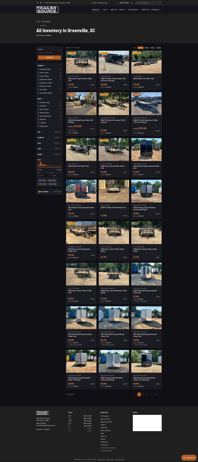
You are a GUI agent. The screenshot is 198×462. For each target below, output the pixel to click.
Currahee (50, 123)
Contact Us (145, 9)
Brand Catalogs (105, 430)
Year (49, 132)
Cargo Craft (50, 126)
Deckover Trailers (50, 86)
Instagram (47, 429)
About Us (114, 9)
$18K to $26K (42, 184)
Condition (49, 137)
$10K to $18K (52, 180)
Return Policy (110, 459)
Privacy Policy (101, 459)
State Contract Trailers (108, 448)
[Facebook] (37, 3)
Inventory (95, 9)
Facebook (39, 429)
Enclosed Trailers (50, 69)
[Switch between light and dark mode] (132, 2)
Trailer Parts (133, 9)
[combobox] (148, 3)
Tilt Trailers (50, 89)
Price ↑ (147, 47)
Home (38, 21)
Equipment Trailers (50, 79)
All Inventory (105, 416)
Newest (140, 47)
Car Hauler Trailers (50, 93)
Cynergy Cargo (50, 102)
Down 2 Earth (50, 109)
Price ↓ (153, 47)
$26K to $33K (53, 184)
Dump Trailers (50, 76)
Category (40, 65)
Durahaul (50, 119)
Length (49, 154)
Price (39, 160)
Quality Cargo (50, 113)
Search (40, 49)
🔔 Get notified (49, 192)
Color (49, 143)
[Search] (159, 2)
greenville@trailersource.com (45, 425)
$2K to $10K (42, 180)
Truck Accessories (106, 451)
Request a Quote (106, 422)
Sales (105, 9)
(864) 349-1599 (41, 423)
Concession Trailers (50, 83)
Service (121, 9)
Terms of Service (119, 459)
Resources (155, 9)
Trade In (103, 425)
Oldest (159, 47)
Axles (49, 148)
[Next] (160, 394)
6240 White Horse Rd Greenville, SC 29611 (43, 419)
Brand (39, 99)
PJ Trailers (50, 106)
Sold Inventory (105, 419)
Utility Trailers (50, 73)
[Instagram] (40, 3)
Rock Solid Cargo (50, 116)
